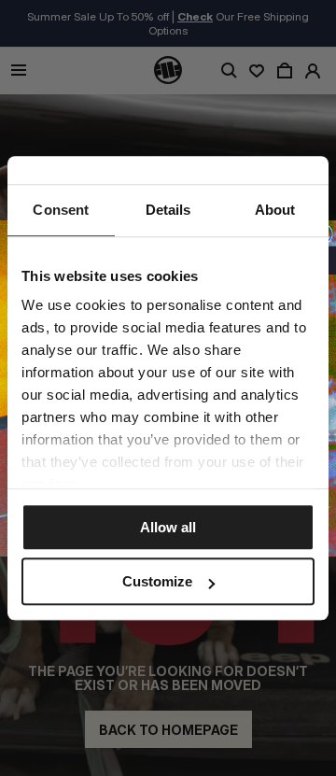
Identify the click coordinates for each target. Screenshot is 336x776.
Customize (157, 581)
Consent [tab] (61, 210)
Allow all (168, 527)
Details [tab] (168, 210)
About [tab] (275, 210)
